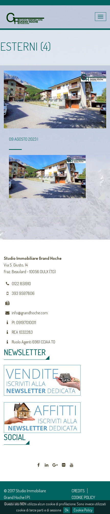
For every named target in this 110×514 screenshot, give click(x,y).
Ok (67, 510)
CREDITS (78, 490)
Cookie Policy (83, 510)
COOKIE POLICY (83, 497)
